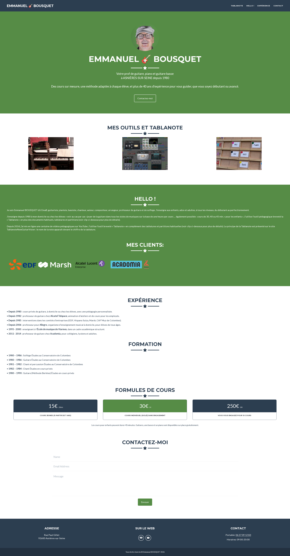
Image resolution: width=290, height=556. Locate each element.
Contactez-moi (145, 98)
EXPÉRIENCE (263, 6)
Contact (278, 6)
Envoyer (145, 502)
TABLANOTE (237, 6)
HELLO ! (250, 6)
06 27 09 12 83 (243, 535)
